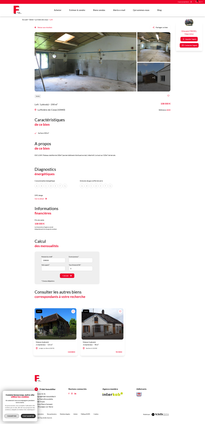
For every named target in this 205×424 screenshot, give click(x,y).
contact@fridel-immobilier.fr (45, 396)
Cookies (96, 414)
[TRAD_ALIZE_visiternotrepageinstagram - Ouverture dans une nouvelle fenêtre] (72, 393)
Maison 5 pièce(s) (91, 343)
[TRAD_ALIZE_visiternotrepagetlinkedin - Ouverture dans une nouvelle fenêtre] (75, 393)
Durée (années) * (74, 257)
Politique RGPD (85, 414)
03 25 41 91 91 (40, 394)
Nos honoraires (39, 414)
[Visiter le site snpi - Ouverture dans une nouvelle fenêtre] (139, 394)
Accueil (25, 20)
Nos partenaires (52, 414)
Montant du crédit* (47, 257)
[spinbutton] (81, 268)
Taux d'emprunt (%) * (75, 265)
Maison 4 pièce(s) (44, 343)
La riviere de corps (41, 20)
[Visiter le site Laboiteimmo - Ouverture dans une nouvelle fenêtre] (160, 414)
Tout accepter (28, 416)
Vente (31, 20)
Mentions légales (65, 414)
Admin (75, 414)
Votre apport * (45, 265)
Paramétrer (11, 416)
